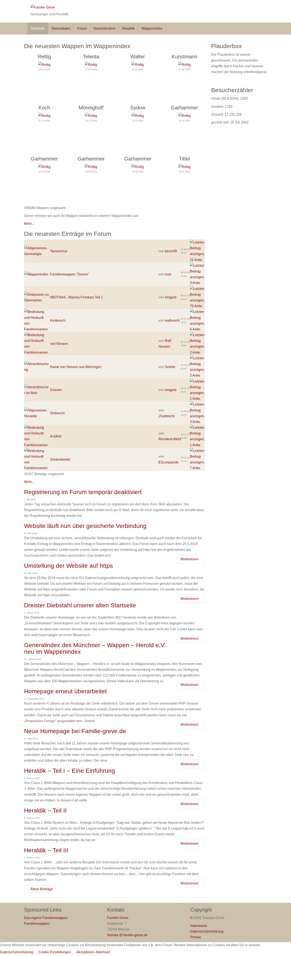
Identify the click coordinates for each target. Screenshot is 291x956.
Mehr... (29, 223)
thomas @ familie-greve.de (127, 935)
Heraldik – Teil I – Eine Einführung (69, 770)
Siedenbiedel (60, 459)
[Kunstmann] (184, 64)
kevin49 (171, 251)
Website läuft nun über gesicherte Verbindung (85, 526)
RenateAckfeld (169, 439)
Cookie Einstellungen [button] (54, 952)
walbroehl (172, 320)
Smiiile (170, 367)
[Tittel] (184, 166)
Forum (82, 28)
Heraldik (128, 28)
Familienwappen (36, 923)
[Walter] (137, 64)
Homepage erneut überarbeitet (65, 691)
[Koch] (44, 115)
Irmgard (170, 297)
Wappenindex (151, 28)
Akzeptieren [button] (85, 952)
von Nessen (59, 343)
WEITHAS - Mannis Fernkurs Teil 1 (76, 297)
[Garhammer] (184, 115)
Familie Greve (117, 918)
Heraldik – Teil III (46, 850)
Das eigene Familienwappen (46, 918)
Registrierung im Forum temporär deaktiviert (83, 492)
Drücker (56, 390)
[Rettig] (44, 64)
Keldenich (57, 320)
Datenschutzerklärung (206, 931)
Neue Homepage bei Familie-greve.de (75, 731)
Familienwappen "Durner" (69, 274)
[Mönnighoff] (91, 115)
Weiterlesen (189, 559)
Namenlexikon (104, 28)
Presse (195, 937)
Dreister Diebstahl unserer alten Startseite (80, 605)
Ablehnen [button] (102, 952)
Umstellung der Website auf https (68, 565)
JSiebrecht (166, 416)
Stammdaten (61, 28)
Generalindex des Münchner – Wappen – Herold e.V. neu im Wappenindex (95, 648)
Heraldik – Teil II (45, 810)
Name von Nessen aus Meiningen (75, 367)
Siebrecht (57, 413)
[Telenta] (91, 64)
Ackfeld (55, 436)
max (168, 274)
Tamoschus (58, 251)
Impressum (198, 925)
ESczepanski (168, 462)
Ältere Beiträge (41, 889)
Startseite (37, 28)
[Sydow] (137, 115)
